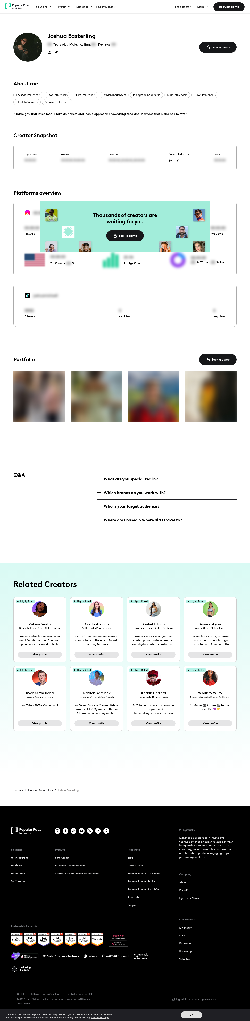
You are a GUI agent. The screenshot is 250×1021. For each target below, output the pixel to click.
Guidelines (22, 994)
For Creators (18, 881)
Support (133, 905)
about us (184, 882)
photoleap (185, 951)
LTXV (182, 935)
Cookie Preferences (52, 999)
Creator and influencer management (78, 873)
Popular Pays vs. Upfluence (144, 873)
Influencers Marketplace (70, 865)
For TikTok (16, 865)
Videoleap (185, 959)
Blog (130, 857)
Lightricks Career (189, 898)
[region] (125, 1015)
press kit (184, 890)
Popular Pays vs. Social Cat (144, 889)
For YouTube (18, 873)
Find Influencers (105, 6)
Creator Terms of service (77, 998)
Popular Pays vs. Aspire (141, 881)
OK (191, 1015)
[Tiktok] (73, 831)
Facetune (185, 943)
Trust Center (23, 1003)
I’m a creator (183, 6)
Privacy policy (70, 994)
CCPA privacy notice (28, 998)
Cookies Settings (100, 1017)
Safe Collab (62, 857)
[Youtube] (82, 831)
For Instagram (19, 857)
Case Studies (135, 865)
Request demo (229, 7)
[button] (43, 7)
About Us (133, 897)
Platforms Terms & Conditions (45, 994)
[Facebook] (65, 831)
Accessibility (86, 994)
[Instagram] (57, 831)
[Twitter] (90, 831)
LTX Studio (185, 927)
